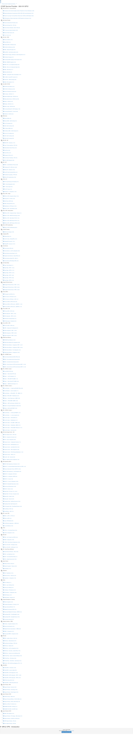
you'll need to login (71, 730)
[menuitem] (0, 2)
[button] (0, 0)
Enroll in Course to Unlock (66, 732)
